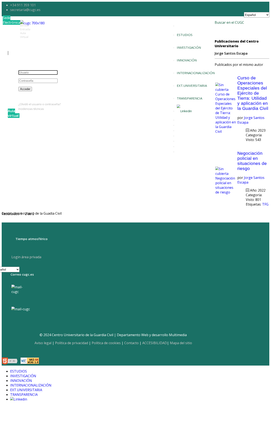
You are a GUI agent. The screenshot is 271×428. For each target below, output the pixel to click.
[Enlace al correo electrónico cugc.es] (20, 294)
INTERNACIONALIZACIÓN (196, 73)
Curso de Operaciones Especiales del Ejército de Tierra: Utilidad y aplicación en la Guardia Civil (252, 93)
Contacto (131, 343)
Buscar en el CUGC (229, 22)
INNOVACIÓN (187, 60)
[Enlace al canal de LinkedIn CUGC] (184, 111)
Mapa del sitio (181, 343)
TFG (265, 204)
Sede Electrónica (11, 20)
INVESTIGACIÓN (189, 47)
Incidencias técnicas (31, 109)
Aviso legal (43, 343)
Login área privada (26, 257)
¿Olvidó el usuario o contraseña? (39, 104)
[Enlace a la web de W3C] (11, 362)
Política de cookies (106, 343)
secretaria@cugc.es (25, 9)
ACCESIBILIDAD (154, 343)
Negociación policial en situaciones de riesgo (252, 161)
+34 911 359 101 (23, 5)
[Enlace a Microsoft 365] (20, 309)
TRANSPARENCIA (189, 98)
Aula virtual (13, 113)
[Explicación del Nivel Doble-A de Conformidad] (30, 362)
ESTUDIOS (184, 35)
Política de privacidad (71, 343)
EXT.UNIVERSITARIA (192, 85)
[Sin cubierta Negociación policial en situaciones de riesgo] (225, 192)
